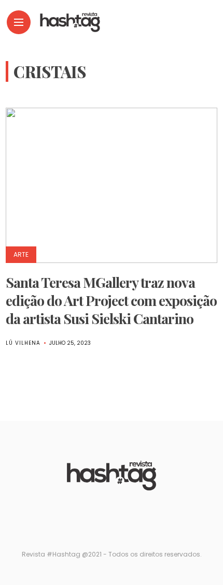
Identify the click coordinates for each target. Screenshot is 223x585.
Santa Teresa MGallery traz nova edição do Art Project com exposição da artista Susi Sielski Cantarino (111, 300)
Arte (21, 254)
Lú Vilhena (23, 343)
